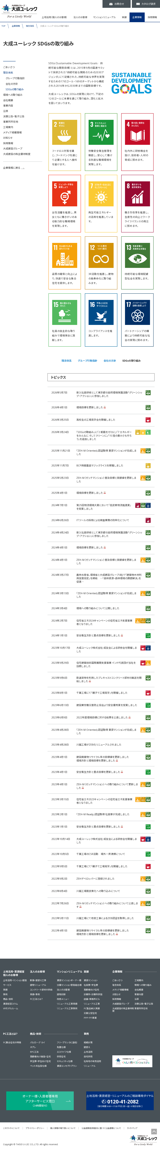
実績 (5, 989)
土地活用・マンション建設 (15, 980)
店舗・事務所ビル (92, 999)
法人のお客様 (37, 971)
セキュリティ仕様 (64, 1061)
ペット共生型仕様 (38, 1065)
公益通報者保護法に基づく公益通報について (101, 1128)
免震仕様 (61, 1047)
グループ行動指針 (15, 78)
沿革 (5, 111)
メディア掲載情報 (12, 132)
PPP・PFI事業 (90, 1017)
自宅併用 (88, 1056)
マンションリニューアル (69, 971)
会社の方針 (12, 83)
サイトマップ (132, 1128)
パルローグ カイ (37, 1042)
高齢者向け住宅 (91, 989)
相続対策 (88, 1042)
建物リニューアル (38, 984)
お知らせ (7, 137)
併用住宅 (61, 1056)
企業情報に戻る (11, 167)
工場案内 (8, 127)
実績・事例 (35, 994)
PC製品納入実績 (92, 1008)
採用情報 (152, 17)
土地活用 (88, 1051)
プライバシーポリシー (35, 1128)
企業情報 (16, 26)
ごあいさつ (9, 67)
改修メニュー (63, 999)
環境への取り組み (12, 95)
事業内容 (8, 105)
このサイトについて (11, 1128)
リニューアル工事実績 (67, 1003)
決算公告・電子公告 (13, 116)
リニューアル (89, 1065)
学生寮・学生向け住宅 (40, 1061)
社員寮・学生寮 (91, 984)
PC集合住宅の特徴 (12, 1042)
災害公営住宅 (90, 1013)
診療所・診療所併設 (93, 994)
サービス (7, 984)
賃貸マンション (91, 980)
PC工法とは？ (36, 999)
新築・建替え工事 (38, 980)
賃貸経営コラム (10, 1003)
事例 (5, 994)
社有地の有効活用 (92, 1061)
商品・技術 (8, 999)
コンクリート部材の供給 (41, 989)
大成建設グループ (12, 148)
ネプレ (33, 1047)
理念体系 (30, 26)
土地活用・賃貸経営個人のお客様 (13, 973)
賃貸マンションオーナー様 (69, 980)
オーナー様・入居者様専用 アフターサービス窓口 (40, 1100)
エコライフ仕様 (64, 1051)
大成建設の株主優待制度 (16, 154)
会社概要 (8, 100)
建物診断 (61, 994)
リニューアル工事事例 (67, 1008)
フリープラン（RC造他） (67, 1042)
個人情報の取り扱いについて (63, 1128)
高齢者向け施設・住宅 (40, 1056)
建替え (87, 1047)
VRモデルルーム (10, 1008)
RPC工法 (34, 1051)
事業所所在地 (10, 121)
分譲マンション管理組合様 (69, 984)
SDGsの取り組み (15, 89)
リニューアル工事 (92, 1003)
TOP (3, 26)
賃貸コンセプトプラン (67, 1065)
